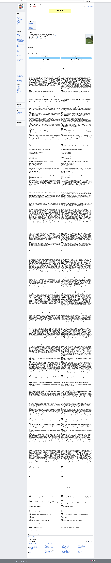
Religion (68, 546)
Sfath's (34, 547)
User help (79, 552)
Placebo (67, 550)
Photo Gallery (47, 543)
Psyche (46, 550)
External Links (63, 552)
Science (52, 547)
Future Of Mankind (21, 0)
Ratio (53, 550)
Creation (65, 546)
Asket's (36, 547)
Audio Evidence (47, 546)
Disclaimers (31, 561)
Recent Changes (31, 551)
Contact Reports (31, 547)
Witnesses (33, 544)
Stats (51, 35)
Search (30, 552)
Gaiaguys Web (63, 547)
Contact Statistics (64, 551)
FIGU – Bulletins (31, 548)
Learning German (47, 552)
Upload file (79, 550)
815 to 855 (39, 35)
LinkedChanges (83, 545)
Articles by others (80, 543)
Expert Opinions (47, 547)
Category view (84, 543)
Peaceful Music (47, 545)
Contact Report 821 (31, 536)
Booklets (32, 546)
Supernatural (64, 545)
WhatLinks (79, 545)
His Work (35, 546)
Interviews (30, 544)
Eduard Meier (30, 543)
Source (54, 35)
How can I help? (80, 551)
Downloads (63, 543)
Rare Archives (67, 552)
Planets (52, 551)
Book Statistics (68, 551)
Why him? (35, 543)
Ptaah (36, 40)
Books (30, 546)
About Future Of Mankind (25, 561)
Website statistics (80, 547)
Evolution (63, 546)
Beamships (46, 551)
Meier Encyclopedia (82, 546)
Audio (67, 543)
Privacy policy (18, 561)
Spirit (62, 545)
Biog (36, 546)
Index (78, 546)
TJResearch (67, 547)
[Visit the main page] (21, 7)
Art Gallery (50, 543)
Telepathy (68, 545)
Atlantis (49, 551)
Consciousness (49, 550)
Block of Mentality (64, 550)
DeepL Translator (36, 37)
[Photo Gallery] (86, 541)
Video (65, 543)
